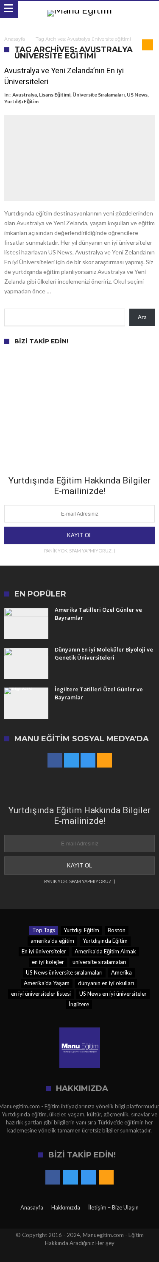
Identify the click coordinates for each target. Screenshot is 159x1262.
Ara (142, 317)
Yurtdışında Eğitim (105, 940)
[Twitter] (71, 760)
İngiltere (79, 1004)
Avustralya (24, 94)
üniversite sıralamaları (99, 961)
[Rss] (104, 760)
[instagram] (88, 760)
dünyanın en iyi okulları (106, 983)
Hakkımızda (65, 1207)
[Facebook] (54, 760)
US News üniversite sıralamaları (64, 972)
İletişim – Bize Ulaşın (113, 1207)
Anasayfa (14, 39)
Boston (117, 930)
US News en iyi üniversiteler (113, 993)
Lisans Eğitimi (54, 94)
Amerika (121, 972)
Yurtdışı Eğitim (21, 101)
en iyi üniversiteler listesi (41, 993)
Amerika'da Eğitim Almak (105, 951)
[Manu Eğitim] (79, 9)
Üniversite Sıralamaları (99, 94)
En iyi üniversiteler (44, 951)
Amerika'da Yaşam (47, 983)
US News (137, 94)
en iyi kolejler (48, 961)
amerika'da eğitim (52, 940)
